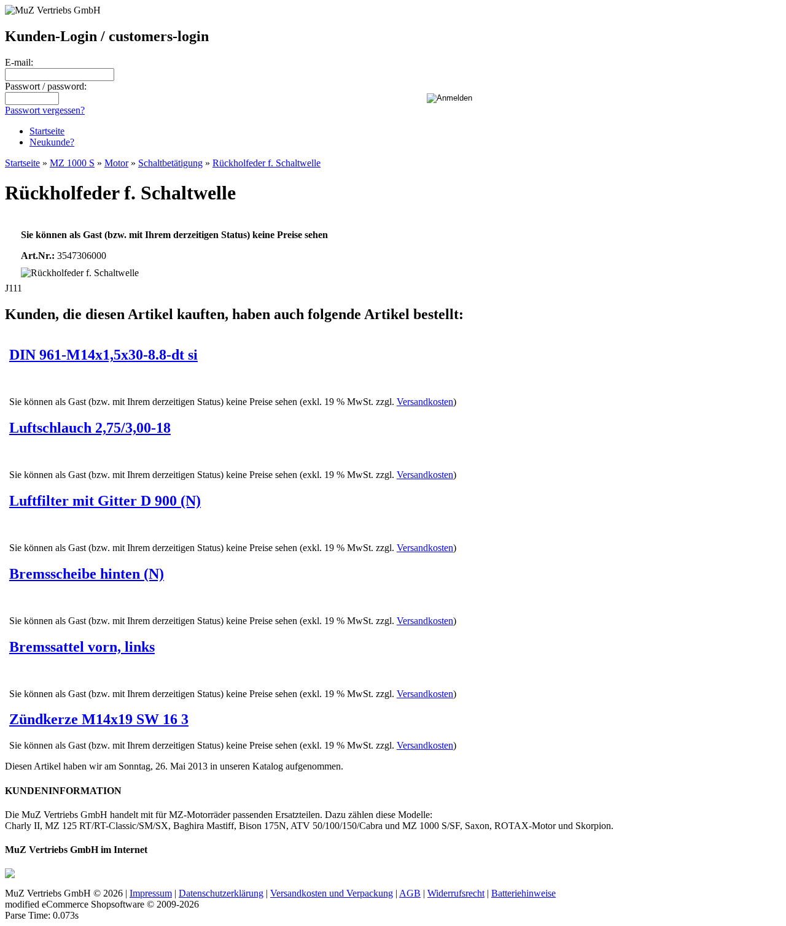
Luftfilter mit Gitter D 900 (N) (105, 501)
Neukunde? (51, 142)
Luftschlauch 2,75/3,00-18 (90, 428)
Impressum (151, 893)
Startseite (46, 131)
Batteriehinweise (523, 893)
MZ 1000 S (72, 163)
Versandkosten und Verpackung (331, 893)
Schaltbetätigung (170, 163)
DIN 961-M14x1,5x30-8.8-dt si (103, 355)
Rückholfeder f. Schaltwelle (266, 163)
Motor (116, 163)
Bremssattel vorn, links (82, 647)
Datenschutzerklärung (221, 893)
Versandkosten (425, 401)
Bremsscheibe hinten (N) (86, 574)
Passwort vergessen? (45, 110)
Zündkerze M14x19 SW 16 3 (99, 719)
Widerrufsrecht (455, 893)
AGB (410, 893)
